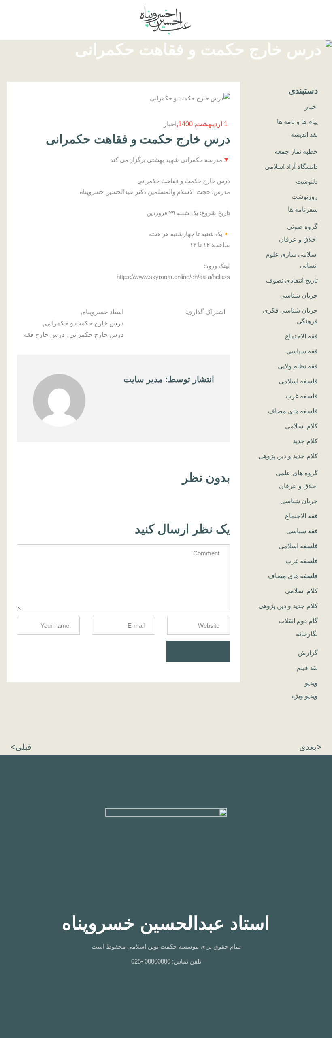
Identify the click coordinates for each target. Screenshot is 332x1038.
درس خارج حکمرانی (96, 334)
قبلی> (21, 746)
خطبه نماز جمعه (296, 151)
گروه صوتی (302, 226)
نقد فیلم (307, 667)
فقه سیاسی (302, 351)
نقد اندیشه (304, 134)
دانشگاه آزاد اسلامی (291, 166)
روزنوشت (305, 196)
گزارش (308, 652)
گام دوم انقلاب (298, 620)
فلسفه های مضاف (293, 411)
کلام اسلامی (301, 426)
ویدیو (311, 682)
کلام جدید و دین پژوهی (288, 456)
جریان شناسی (299, 295)
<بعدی (310, 746)
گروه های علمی (297, 473)
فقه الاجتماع (301, 336)
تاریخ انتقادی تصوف (292, 280)
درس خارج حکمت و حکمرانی (84, 323)
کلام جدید (305, 441)
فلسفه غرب (301, 396)
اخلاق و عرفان (298, 239)
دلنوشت (307, 181)
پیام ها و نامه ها (297, 121)
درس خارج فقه (43, 334)
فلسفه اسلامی (298, 381)
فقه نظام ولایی (298, 366)
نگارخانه (307, 633)
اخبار (170, 124)
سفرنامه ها (303, 209)
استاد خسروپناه (103, 311)
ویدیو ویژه (305, 695)
